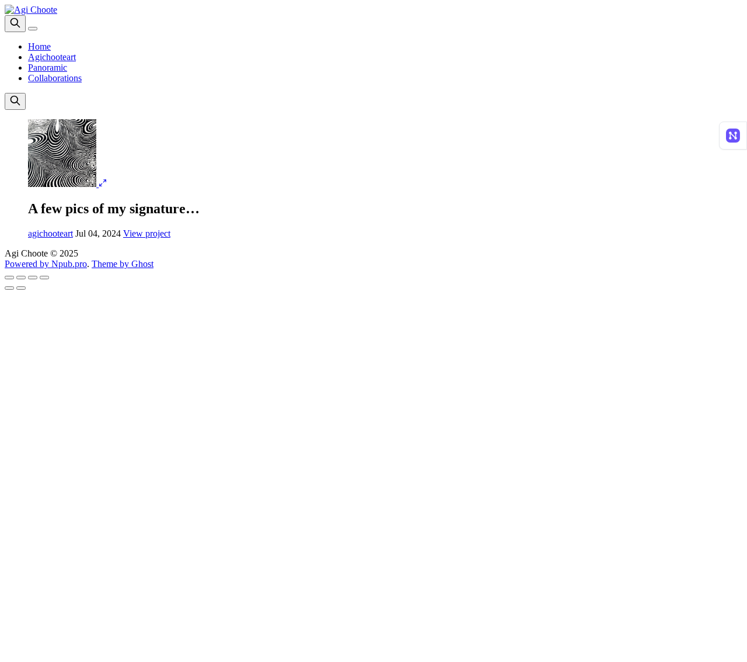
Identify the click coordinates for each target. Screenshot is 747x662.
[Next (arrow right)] (21, 288)
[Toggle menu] (32, 28)
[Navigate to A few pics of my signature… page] (63, 184)
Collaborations (55, 78)
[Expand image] (103, 184)
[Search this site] (15, 23)
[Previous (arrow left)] (9, 288)
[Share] (21, 277)
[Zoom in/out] (44, 277)
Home (39, 46)
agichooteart (50, 233)
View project (146, 233)
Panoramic (47, 67)
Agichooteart (52, 57)
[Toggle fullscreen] (32, 277)
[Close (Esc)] (9, 277)
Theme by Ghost (122, 264)
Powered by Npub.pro (46, 264)
